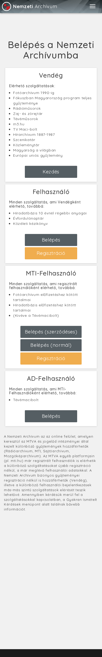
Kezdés (51, 172)
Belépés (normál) (50, 345)
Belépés (51, 240)
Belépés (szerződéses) (51, 332)
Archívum (35, 6)
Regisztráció (51, 253)
